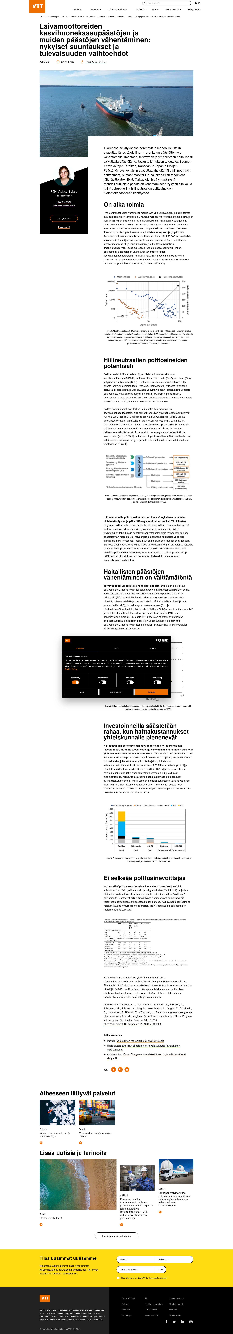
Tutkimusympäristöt (117, 9)
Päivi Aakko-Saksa (95, 62)
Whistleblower (151, 1315)
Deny (81, 692)
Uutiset (139, 9)
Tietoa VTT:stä (128, 1298)
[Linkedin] (120, 1069)
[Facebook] (113, 1069)
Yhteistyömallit (176, 1304)
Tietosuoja (126, 1315)
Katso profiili (64, 227)
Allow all (151, 692)
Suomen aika (175, 1315)
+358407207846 (64, 201)
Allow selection (116, 692)
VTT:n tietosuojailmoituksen (155, 1278)
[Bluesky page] (174, 1322)
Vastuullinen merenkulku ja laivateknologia (140, 1040)
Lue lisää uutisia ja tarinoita (116, 1235)
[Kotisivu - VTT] (37, 6)
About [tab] (153, 649)
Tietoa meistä (172, 9)
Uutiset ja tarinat (176, 1298)
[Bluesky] (127, 1069)
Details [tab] (117, 649)
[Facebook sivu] (166, 1322)
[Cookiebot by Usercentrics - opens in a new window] (157, 640)
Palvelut (95, 9)
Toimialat (76, 9)
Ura (154, 9)
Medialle (173, 1309)
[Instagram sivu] (191, 1322)
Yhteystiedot (194, 9)
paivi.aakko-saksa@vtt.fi (64, 205)
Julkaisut (126, 1309)
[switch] (102, 682)
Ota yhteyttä (64, 218)
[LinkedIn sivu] (182, 1322)
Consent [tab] (80, 649)
